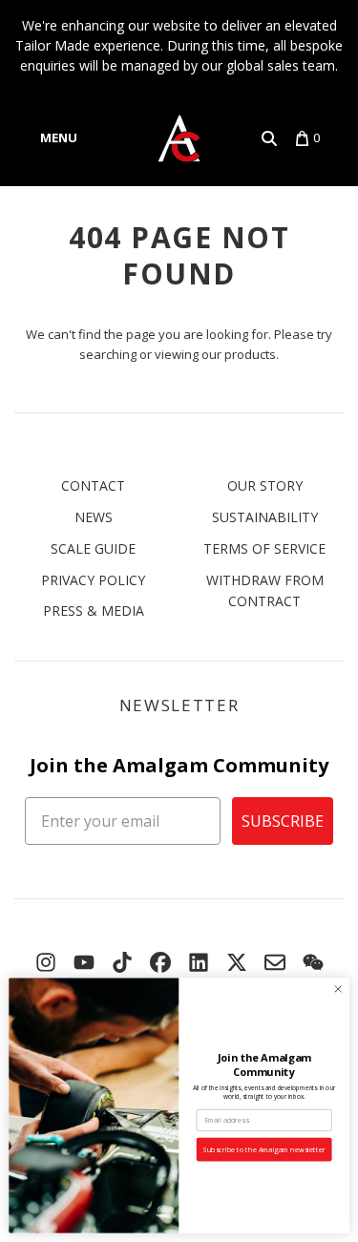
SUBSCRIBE (283, 821)
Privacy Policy (93, 580)
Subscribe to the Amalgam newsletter (264, 1149)
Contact (93, 485)
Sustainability (265, 517)
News (93, 517)
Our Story (265, 485)
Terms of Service (264, 548)
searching (108, 354)
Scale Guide (93, 548)
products (250, 354)
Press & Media (93, 610)
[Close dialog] (338, 989)
